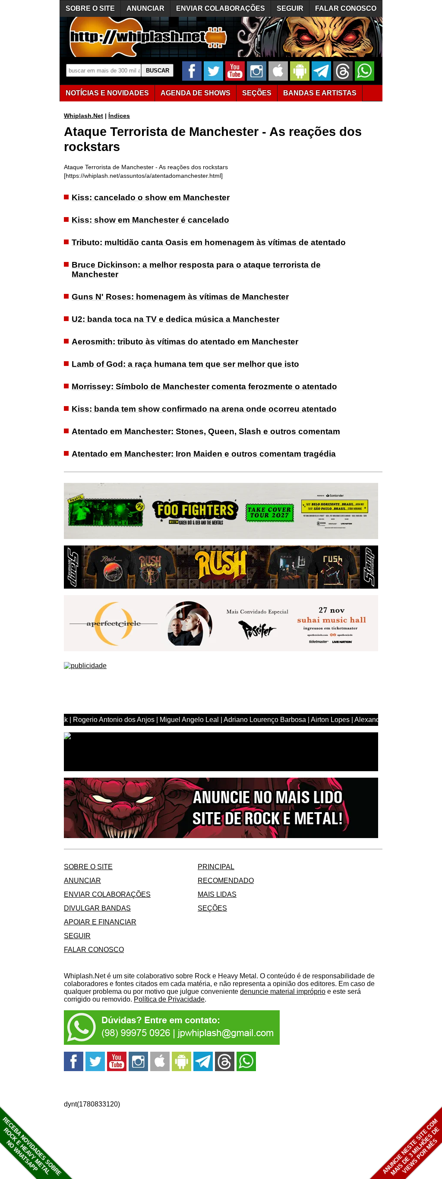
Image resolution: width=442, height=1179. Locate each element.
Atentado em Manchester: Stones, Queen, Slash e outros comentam (206, 431)
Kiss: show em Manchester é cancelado (150, 219)
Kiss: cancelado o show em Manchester (151, 197)
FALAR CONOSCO (345, 8)
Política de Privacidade (169, 999)
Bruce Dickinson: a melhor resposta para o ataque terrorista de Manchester (196, 269)
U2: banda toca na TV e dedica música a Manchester (175, 319)
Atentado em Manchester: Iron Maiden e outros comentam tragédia (204, 453)
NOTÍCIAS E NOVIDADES (107, 93)
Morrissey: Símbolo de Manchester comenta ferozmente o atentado (204, 386)
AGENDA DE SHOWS (195, 93)
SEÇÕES (257, 93)
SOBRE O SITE (90, 8)
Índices (119, 115)
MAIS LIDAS (217, 894)
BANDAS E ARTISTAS (320, 93)
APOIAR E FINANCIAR (100, 922)
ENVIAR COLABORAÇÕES (220, 8)
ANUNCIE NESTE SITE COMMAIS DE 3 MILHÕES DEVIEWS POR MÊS (411, 1147)
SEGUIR (290, 8)
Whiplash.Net (83, 115)
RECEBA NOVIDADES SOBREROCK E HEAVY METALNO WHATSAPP (31, 1146)
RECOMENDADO (226, 880)
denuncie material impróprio (282, 991)
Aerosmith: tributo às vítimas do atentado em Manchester (185, 341)
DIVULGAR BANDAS (97, 908)
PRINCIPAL (216, 866)
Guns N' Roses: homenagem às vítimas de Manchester (180, 296)
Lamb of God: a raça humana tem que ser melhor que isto (185, 364)
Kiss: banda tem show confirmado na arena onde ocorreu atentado (204, 408)
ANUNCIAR (145, 8)
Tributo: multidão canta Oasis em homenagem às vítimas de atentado (209, 242)
